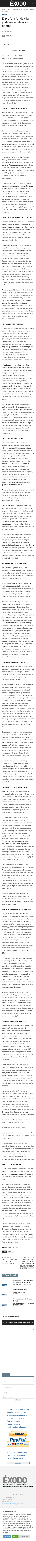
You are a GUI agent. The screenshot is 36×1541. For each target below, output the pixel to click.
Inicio (3, 10)
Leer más (7, 1536)
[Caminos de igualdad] (7, 1292)
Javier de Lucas (17, 1284)
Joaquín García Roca (19, 1292)
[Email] (23, 39)
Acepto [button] (15, 1536)
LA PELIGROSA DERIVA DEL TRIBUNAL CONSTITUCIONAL (9, 1262)
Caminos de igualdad (20, 1289)
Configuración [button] (24, 1536)
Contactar (18, 1463)
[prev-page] (3, 1309)
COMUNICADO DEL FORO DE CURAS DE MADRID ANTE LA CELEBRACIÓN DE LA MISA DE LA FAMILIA (27, 1264)
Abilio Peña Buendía (19, 1303)
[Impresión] (27, 39)
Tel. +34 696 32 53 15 (10, 1502)
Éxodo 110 (8, 35)
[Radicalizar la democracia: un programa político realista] (7, 1282)
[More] (32, 39)
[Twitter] (18, 39)
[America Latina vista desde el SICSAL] (7, 1301)
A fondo (9, 10)
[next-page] (6, 1309)
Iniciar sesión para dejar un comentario (18, 1322)
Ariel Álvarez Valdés (18, 50)
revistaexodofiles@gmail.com (13, 1504)
